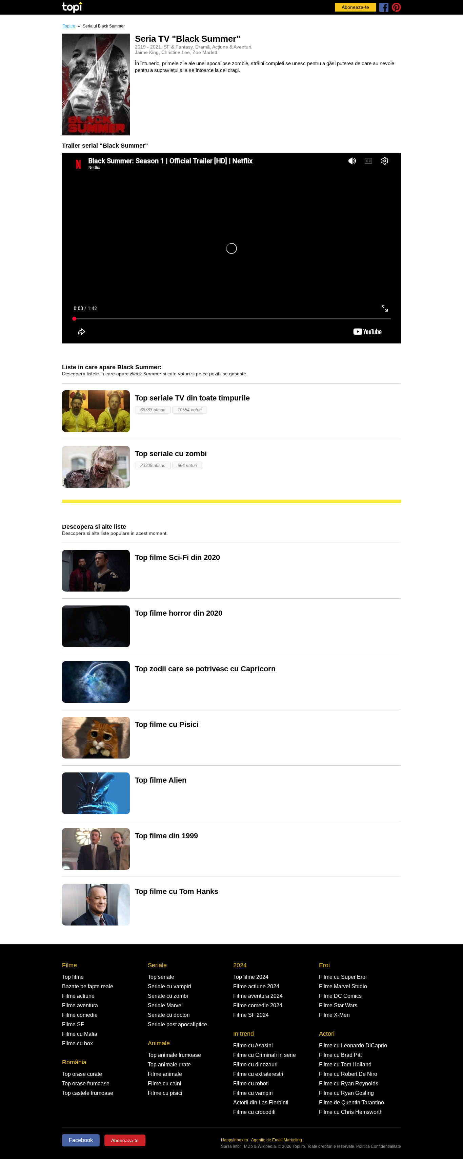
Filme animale (165, 1074)
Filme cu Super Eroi (343, 977)
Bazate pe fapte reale (87, 986)
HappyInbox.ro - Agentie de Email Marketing (261, 1140)
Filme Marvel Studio (343, 986)
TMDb (247, 1146)
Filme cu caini (164, 1083)
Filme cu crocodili (254, 1112)
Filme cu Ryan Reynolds (348, 1083)
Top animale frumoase (174, 1055)
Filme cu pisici (165, 1093)
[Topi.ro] (72, 7)
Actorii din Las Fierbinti (260, 1102)
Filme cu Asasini (253, 1045)
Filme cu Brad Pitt (340, 1055)
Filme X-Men (334, 1015)
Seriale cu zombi (168, 996)
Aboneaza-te (355, 7)
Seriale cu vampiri (169, 986)
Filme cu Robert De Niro (348, 1074)
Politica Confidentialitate (378, 1146)
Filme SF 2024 (251, 1015)
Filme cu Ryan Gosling (346, 1093)
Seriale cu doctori (169, 1015)
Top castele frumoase (87, 1093)
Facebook (81, 1140)
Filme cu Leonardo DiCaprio (353, 1045)
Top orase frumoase (85, 1083)
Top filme (73, 977)
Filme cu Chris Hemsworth (351, 1112)
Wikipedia (267, 1146)
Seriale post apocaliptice (177, 1024)
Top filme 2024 (250, 977)
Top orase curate (82, 1074)
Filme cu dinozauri (255, 1064)
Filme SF (73, 1024)
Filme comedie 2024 (257, 1005)
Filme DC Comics (340, 996)
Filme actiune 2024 (256, 986)
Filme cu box (77, 1043)
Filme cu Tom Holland (345, 1064)
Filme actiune (78, 996)
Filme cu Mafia (79, 1034)
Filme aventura (80, 1005)
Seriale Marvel (165, 1005)
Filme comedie (80, 1015)
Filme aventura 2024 (258, 996)
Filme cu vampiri (253, 1093)
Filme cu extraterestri (258, 1074)
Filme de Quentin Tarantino (351, 1102)
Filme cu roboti (251, 1083)
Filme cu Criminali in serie (264, 1055)
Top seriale (161, 977)
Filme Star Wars (338, 1005)
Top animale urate (169, 1064)
